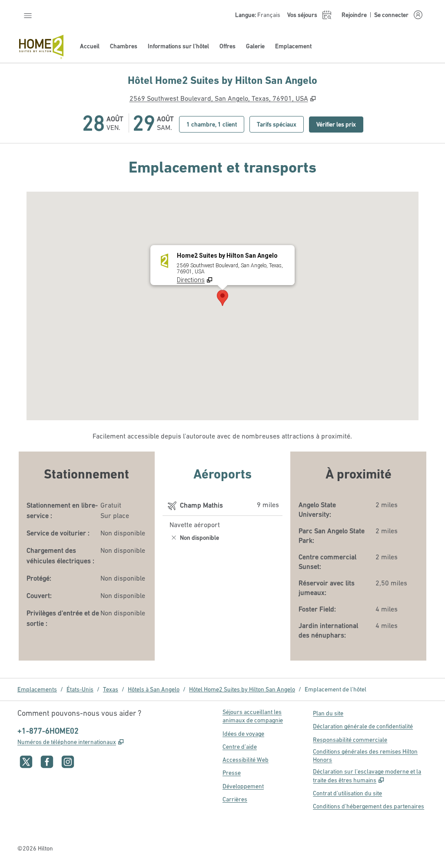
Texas (110, 689)
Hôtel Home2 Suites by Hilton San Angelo (242, 689)
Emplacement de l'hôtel (335, 689)
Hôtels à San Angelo (153, 689)
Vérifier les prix (339, 124)
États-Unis (79, 689)
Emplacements (37, 689)
